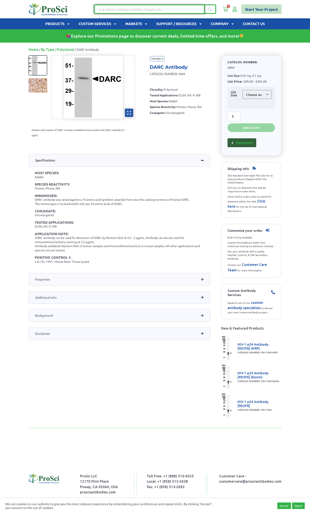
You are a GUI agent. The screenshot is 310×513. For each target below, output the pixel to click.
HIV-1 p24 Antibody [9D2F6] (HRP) (252, 346)
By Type (47, 49)
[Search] (210, 9)
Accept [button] (284, 506)
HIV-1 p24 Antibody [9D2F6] (252, 403)
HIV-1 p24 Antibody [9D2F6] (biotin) (252, 374)
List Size (234, 93)
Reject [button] (298, 506)
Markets (133, 24)
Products (55, 24)
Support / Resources (176, 24)
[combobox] (149, 9)
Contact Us (254, 24)
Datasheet (244, 142)
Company (220, 24)
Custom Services (95, 24)
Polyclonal (65, 49)
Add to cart (251, 127)
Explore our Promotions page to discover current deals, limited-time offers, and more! (155, 36)
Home (33, 49)
